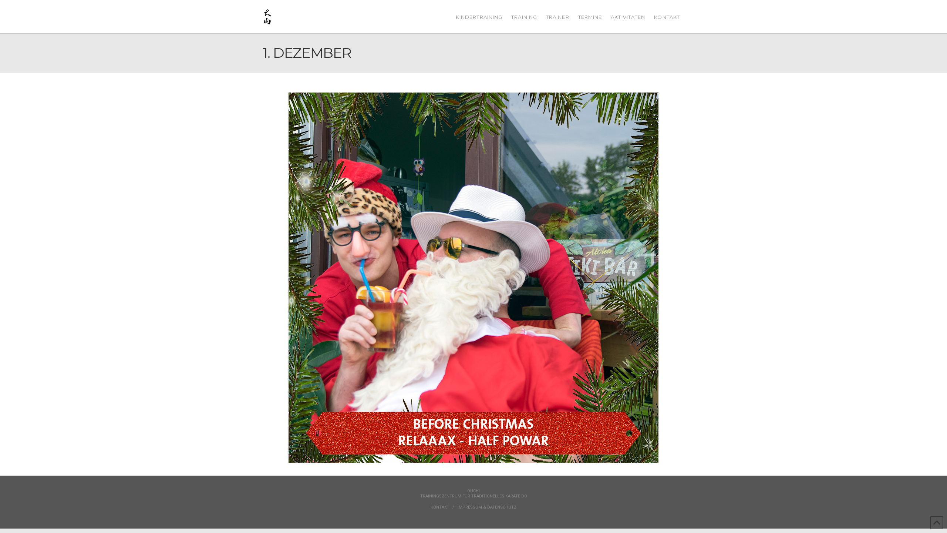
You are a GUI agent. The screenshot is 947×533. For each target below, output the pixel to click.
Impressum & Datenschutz (487, 507)
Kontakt (440, 507)
